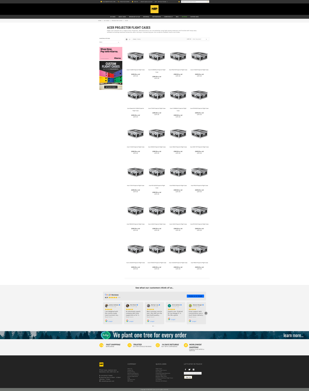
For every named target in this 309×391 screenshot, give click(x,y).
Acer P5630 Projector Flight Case (178, 185)
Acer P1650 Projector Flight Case (156, 108)
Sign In (136, 1)
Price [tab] (100, 42)
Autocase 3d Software (161, 381)
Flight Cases (159, 368)
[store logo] (154, 9)
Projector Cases (117, 20)
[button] (161, 1)
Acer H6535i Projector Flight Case (157, 147)
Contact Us (130, 370)
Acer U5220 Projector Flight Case (157, 224)
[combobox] (195, 1)
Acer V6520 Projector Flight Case (178, 147)
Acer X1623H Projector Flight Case (199, 69)
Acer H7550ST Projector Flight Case (157, 262)
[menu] (154, 17)
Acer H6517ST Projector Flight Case (199, 147)
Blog (129, 378)
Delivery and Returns (133, 373)
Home (99, 20)
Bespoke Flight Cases (161, 376)
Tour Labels (159, 371)
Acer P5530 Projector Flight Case (199, 185)
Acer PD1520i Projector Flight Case (199, 224)
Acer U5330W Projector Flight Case (135, 262)
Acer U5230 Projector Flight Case (178, 224)
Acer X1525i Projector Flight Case (135, 147)
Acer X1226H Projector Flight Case (136, 69)
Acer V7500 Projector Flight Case (135, 185)
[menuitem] (113, 17)
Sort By (189, 39)
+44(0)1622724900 (124, 1)
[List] (129, 39)
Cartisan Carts (131, 379)
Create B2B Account (146, 1)
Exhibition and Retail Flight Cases (164, 378)
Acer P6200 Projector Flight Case (199, 262)
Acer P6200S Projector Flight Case (136, 224)
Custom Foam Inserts (161, 370)
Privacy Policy (131, 371)
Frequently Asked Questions (163, 373)
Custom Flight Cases (161, 374)
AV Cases (106, 20)
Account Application (133, 376)
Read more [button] (108, 317)
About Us (130, 368)
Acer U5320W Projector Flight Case (178, 262)
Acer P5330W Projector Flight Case (199, 108)
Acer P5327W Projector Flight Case (178, 69)
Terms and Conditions (133, 374)
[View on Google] (106, 305)
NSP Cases (130, 381)
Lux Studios (159, 379)
